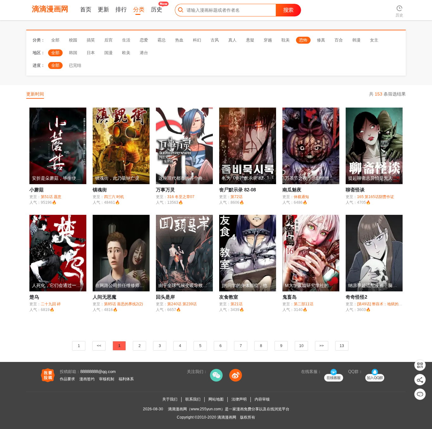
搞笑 (91, 40)
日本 (91, 52)
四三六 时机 (114, 197)
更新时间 (35, 93)
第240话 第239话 (182, 304)
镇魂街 (100, 189)
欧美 (126, 52)
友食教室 (228, 297)
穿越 (268, 40)
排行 (121, 9)
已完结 (75, 65)
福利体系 (126, 379)
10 (301, 346)
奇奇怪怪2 (356, 297)
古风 (215, 40)
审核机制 (106, 379)
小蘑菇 (36, 189)
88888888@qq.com (98, 371)
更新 (103, 9)
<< (99, 346)
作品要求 (67, 379)
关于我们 (169, 399)
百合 (339, 40)
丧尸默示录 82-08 (237, 189)
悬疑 (250, 40)
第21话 (237, 304)
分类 (139, 9)
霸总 (161, 40)
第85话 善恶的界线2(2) (123, 304)
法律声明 (239, 399)
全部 (55, 40)
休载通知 (301, 197)
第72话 (237, 197)
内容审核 (262, 399)
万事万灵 (165, 189)
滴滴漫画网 (226, 417)
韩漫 (356, 40)
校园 (73, 40)
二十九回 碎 (51, 304)
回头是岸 (165, 297)
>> (321, 346)
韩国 (73, 52)
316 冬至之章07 (180, 197)
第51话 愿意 (51, 197)
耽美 (285, 40)
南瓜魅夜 (291, 189)
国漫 (108, 52)
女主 (374, 40)
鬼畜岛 (289, 297)
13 (342, 346)
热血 (179, 40)
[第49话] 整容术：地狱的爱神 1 (383, 304)
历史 (156, 9)
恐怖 (303, 40)
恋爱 (144, 40)
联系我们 (193, 399)
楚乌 (34, 297)
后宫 (108, 40)
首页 (85, 9)
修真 (321, 40)
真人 (232, 40)
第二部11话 (303, 304)
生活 (126, 40)
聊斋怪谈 (355, 189)
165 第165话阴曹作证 (375, 197)
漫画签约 (87, 379)
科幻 (197, 40)
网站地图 (216, 399)
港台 (144, 52)
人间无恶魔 (104, 297)
